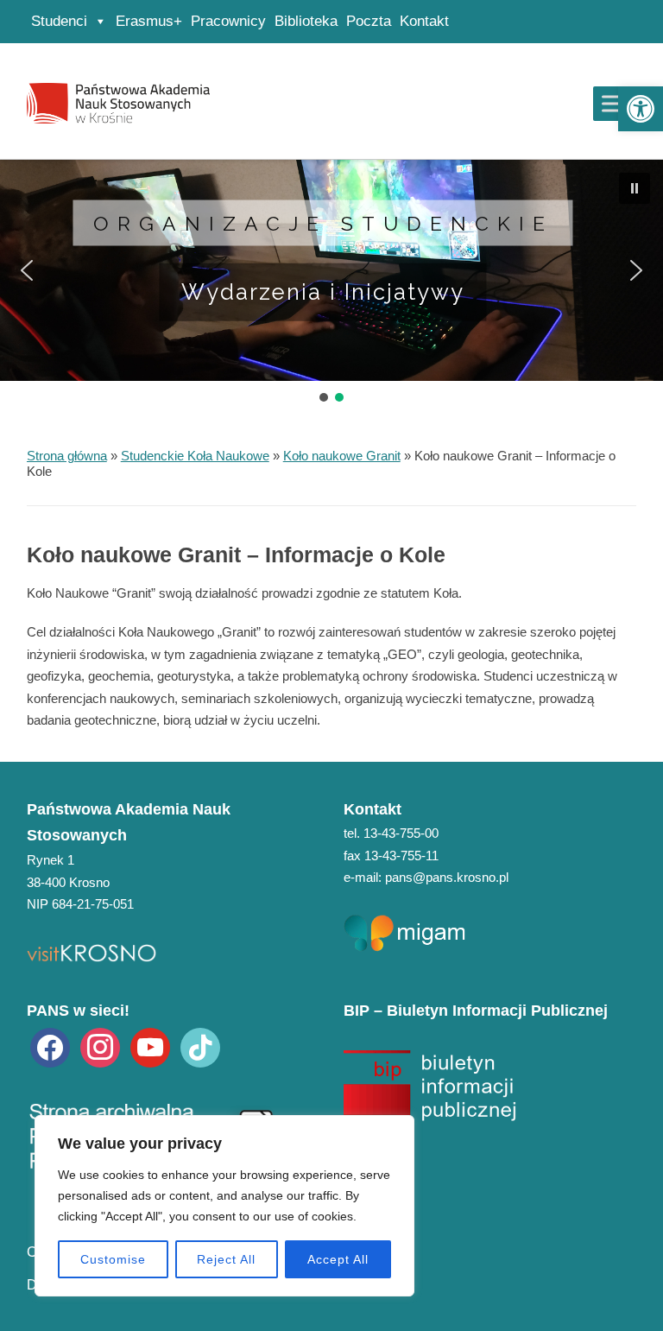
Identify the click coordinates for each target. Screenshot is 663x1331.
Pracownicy (228, 21)
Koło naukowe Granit (342, 455)
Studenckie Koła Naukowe (195, 455)
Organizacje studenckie (323, 222)
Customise (113, 1259)
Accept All (338, 1259)
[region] (224, 1205)
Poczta (368, 21)
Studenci (59, 21)
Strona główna (67, 455)
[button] (640, 108)
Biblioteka (306, 21)
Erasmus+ (149, 21)
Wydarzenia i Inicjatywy (322, 292)
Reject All (226, 1259)
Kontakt (424, 21)
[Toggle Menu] (615, 103)
